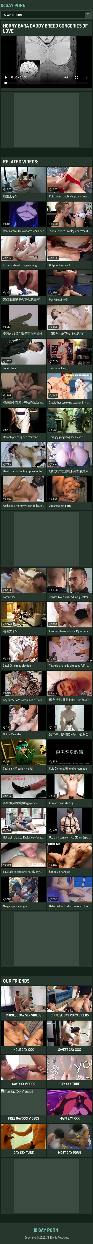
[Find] (88, 15)
